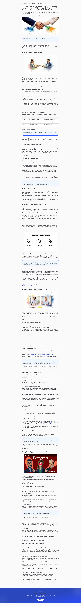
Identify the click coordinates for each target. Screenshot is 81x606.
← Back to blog (41, 15)
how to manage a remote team (33, 532)
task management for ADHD (47, 423)
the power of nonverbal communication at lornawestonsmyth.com (42, 354)
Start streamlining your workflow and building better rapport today (38, 582)
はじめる (40, 599)
